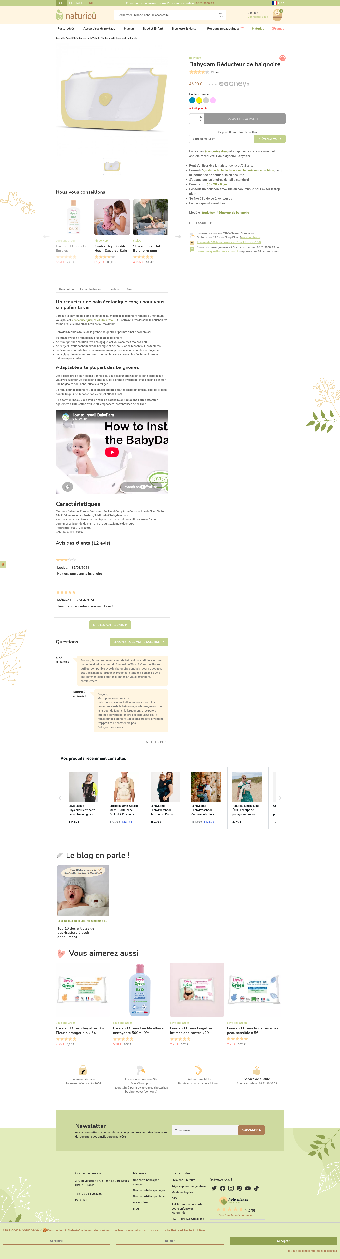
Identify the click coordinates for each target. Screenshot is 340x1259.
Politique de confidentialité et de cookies (311, 1250)
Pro (90, 3)
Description (66, 289)
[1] (191, 72)
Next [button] (178, 237)
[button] (60, 798)
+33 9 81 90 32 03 (91, 1193)
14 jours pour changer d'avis (189, 1186)
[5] (207, 72)
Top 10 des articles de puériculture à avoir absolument (75, 932)
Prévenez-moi (268, 139)
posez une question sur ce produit (218, 251)
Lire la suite (199, 223)
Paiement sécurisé (83, 1079)
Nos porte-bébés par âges (149, 1190)
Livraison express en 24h (141, 1079)
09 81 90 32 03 (205, 3)
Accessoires (140, 1202)
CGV (174, 1198)
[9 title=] (244, 1039)
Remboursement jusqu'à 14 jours (199, 1083)
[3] (199, 72)
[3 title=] (66, 257)
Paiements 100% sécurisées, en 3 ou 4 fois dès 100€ (229, 242)
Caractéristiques (90, 289)
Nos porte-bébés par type (149, 1196)
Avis (129, 289)
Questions (113, 289)
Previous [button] (46, 237)
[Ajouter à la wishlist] (282, 58)
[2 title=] (62, 257)
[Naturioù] (76, 14)
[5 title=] (74, 257)
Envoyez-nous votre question (137, 642)
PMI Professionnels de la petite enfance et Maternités (187, 1208)
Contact (76, 3)
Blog (61, 3)
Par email (81, 1199)
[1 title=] (58, 257)
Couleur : (199, 94)
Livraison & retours (183, 1180)
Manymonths (95, 920)
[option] (73, 233)
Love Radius (65, 920)
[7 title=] (240, 1039)
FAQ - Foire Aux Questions (188, 1218)
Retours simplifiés (199, 1079)
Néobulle (79, 920)
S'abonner (250, 1130)
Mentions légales (182, 1192)
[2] (195, 72)
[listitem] (83, 798)
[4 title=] (70, 257)
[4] (203, 72)
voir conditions (250, 237)
